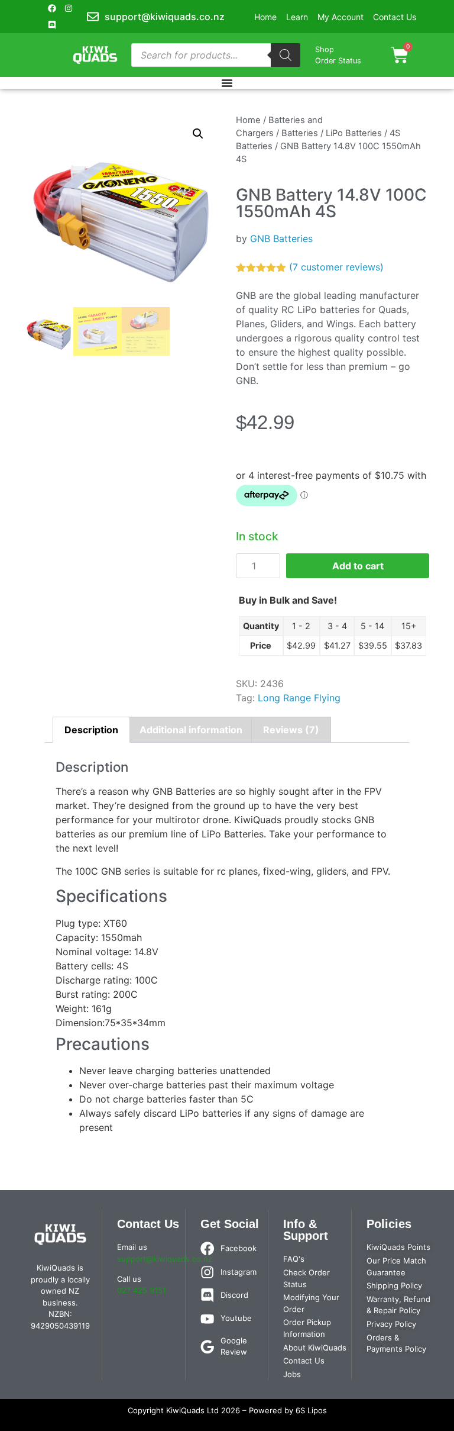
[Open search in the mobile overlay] (216, 55)
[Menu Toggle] (227, 83)
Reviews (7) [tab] (291, 730)
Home (248, 120)
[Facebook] (52, 8)
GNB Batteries (281, 238)
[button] (198, 133)
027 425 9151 (141, 1290)
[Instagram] (68, 8)
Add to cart (358, 566)
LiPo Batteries (354, 133)
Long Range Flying (299, 698)
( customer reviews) (336, 267)
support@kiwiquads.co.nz (164, 1259)
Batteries (299, 133)
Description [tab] (91, 730)
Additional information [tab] (191, 730)
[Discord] (52, 25)
